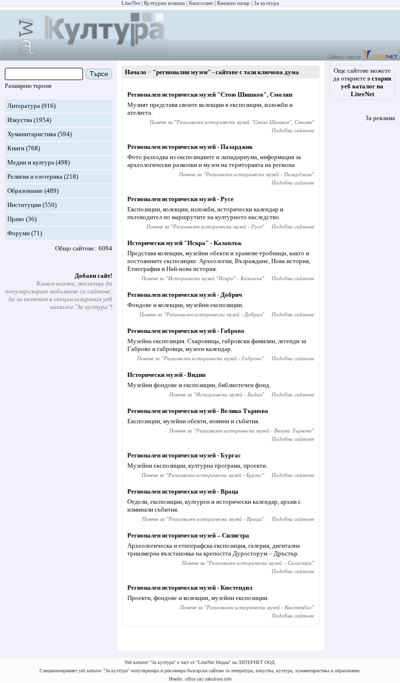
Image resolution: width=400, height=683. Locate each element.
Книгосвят (201, 3)
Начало (135, 72)
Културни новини (164, 3)
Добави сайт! (93, 275)
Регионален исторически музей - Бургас (184, 455)
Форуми (18, 233)
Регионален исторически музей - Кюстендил (189, 587)
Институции (24, 204)
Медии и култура (30, 162)
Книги (15, 148)
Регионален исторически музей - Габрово (185, 330)
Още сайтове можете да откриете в (362, 82)
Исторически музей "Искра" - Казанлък (184, 243)
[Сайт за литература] (380, 57)
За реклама (380, 118)
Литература (23, 105)
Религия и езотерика (34, 176)
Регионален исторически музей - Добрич (184, 294)
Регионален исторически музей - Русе (180, 199)
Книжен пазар (233, 3)
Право (15, 219)
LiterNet (130, 3)
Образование (25, 190)
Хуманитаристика (31, 134)
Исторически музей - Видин (166, 374)
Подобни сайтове (293, 130)
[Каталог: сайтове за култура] (85, 56)
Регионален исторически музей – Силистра (188, 535)
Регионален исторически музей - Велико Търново (197, 410)
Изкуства (19, 120)
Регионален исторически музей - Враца (183, 491)
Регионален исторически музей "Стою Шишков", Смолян (209, 94)
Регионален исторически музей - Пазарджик (190, 146)
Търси (99, 74)
